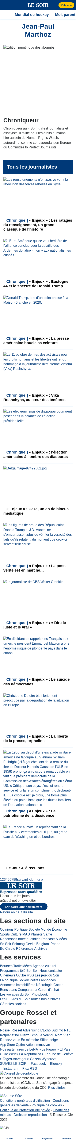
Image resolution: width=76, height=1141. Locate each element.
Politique (21, 929)
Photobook (39, 994)
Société (34, 929)
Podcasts (48, 939)
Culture (16, 934)
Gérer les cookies (13, 1004)
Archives (40, 948)
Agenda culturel (44, 966)
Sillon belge (49, 1040)
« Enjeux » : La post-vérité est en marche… (34, 568)
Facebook (38, 1063)
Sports (5, 934)
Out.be (21, 975)
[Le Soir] (38, 5)
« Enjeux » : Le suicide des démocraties (36, 681)
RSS (30, 975)
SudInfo (57, 1030)
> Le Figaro (47, 1049)
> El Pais (63, 1049)
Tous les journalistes (32, 167)
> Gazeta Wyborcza (42, 1059)
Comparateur (27, 990)
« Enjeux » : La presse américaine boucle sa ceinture (36, 340)
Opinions (7, 929)
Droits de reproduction (30, 1115)
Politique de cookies (46, 1105)
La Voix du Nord (50, 1035)
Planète (36, 934)
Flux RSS (29, 1068)
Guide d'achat (48, 990)
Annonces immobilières (17, 985)
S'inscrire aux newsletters (23, 907)
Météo (27, 966)
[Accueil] (5, 14)
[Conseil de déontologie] (19, 1073)
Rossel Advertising (25, 1030)
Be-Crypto (7, 948)
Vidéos (61, 939)
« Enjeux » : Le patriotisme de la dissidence (29, 813)
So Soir (5, 944)
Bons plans (8, 990)
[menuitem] (9, 1135)
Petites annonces (43, 980)
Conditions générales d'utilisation (25, 1100)
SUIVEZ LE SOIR (13, 1063)
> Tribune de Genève (57, 1054)
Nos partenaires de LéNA (19, 1049)
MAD (26, 934)
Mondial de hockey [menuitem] (32, 15)
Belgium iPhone (48, 944)
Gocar (57, 985)
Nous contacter (50, 970)
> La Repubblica (28, 1054)
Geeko (30, 944)
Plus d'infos (56, 1087)
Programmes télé (13, 970)
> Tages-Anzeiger (13, 1059)
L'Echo (45, 1030)
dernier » (36, 879)
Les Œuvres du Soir (15, 999)
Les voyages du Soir (15, 994)
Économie (59, 929)
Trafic (17, 966)
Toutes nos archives (45, 999)
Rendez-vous (10, 1040)
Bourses (6, 966)
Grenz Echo (29, 1035)
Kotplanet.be (9, 1035)
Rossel (5, 1030)
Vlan (66, 1035)
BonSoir (32, 970)
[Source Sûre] (11, 1095)
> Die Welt (8, 1054)
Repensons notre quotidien (20, 939)
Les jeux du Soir (47, 975)
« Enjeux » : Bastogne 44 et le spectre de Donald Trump (35, 283)
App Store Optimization (17, 1045)
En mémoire (30, 1040)
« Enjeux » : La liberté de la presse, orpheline (35, 738)
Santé (47, 934)
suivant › (23, 879)
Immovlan (42, 1045)
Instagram (10, 1068)
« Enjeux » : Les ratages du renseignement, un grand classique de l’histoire (37, 224)
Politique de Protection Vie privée (25, 1110)
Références (24, 948)
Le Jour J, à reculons (24, 868)
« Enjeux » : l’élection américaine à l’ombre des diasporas (35, 454)
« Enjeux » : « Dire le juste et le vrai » (34, 625)
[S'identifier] (55, 5)
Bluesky (55, 1063)
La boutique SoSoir (14, 980)
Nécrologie (44, 985)
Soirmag (18, 944)
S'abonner (66, 5)
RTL (67, 1030)
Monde (46, 929)
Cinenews (7, 975)
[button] (5, 5)
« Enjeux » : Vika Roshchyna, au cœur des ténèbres (34, 397)
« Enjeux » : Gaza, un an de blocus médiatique (36, 511)
